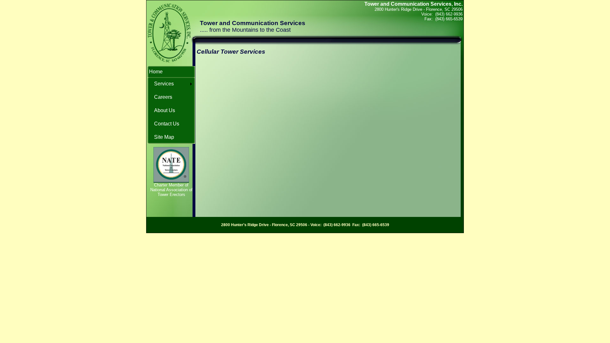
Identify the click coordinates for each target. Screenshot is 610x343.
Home (156, 71)
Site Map (164, 137)
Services (164, 83)
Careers (163, 97)
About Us (164, 110)
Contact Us (166, 123)
